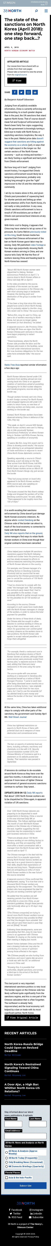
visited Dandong (25, 520)
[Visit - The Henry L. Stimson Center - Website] (12, 3)
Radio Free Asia (12, 365)
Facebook (16, 1209)
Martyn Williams (12, 1055)
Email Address (13, 1130)
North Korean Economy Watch (19, 50)
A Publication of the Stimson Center (39, 3)
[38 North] (25, 1203)
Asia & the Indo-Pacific (20, 1177)
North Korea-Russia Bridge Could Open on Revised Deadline (23, 1047)
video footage (37, 245)
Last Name (35, 1118)
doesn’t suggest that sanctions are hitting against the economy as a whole (24, 141)
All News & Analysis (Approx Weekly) (23, 1152)
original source (20, 75)
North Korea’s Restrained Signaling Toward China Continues (22, 1068)
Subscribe (37, 1217)
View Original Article (23, 1017)
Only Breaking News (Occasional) (26, 1162)
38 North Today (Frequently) (23, 1158)
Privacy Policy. (33, 1237)
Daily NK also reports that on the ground (23, 533)
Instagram (37, 1209)
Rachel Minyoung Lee (14, 1075)
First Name (11, 1118)
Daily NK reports (35, 792)
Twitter (17, 1213)
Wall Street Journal (17, 717)
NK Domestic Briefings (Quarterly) (26, 1166)
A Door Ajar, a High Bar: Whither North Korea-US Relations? (22, 1088)
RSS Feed (16, 1217)
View (18, 80)
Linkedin (37, 1213)
